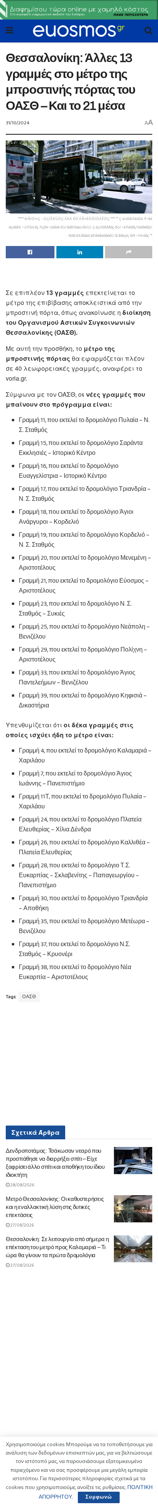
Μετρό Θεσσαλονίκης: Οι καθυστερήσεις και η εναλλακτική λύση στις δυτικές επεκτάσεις (55, 1207)
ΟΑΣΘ (29, 996)
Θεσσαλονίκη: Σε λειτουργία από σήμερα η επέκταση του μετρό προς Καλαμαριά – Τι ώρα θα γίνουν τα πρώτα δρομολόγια (57, 1247)
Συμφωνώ (99, 1497)
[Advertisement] (79, 275)
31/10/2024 (18, 123)
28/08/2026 (22, 1185)
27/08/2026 (22, 1225)
